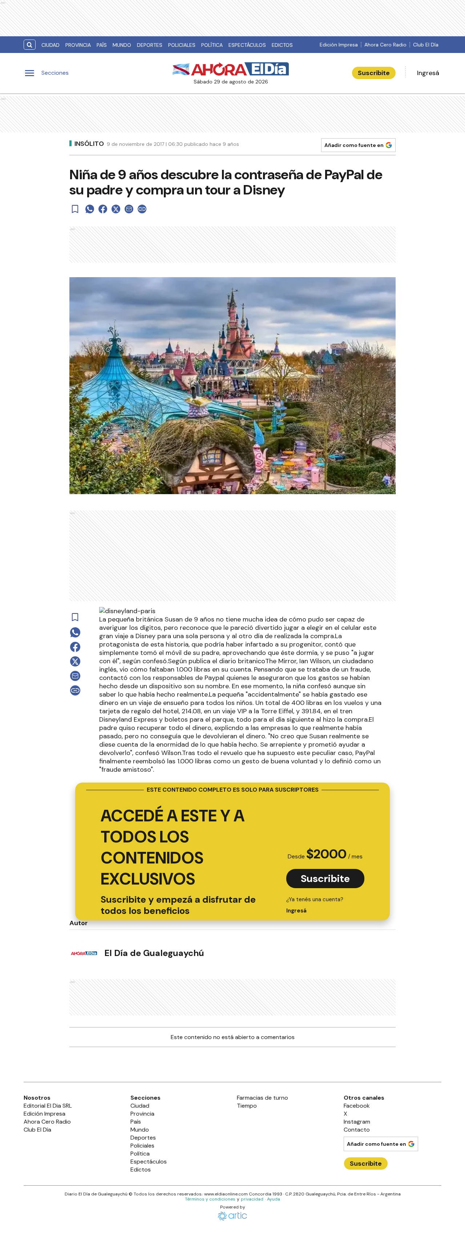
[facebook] (102, 209)
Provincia (78, 45)
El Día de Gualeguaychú (154, 953)
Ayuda (273, 1199)
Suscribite (374, 73)
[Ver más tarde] (75, 209)
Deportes (149, 45)
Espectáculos (247, 45)
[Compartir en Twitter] (116, 209)
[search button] (30, 45)
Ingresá (428, 73)
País (102, 45)
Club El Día (425, 44)
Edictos (282, 45)
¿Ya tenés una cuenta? (314, 905)
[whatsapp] (89, 209)
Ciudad (50, 45)
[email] (129, 209)
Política (212, 45)
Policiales (181, 45)
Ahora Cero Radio (385, 44)
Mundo (122, 45)
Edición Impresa (339, 44)
